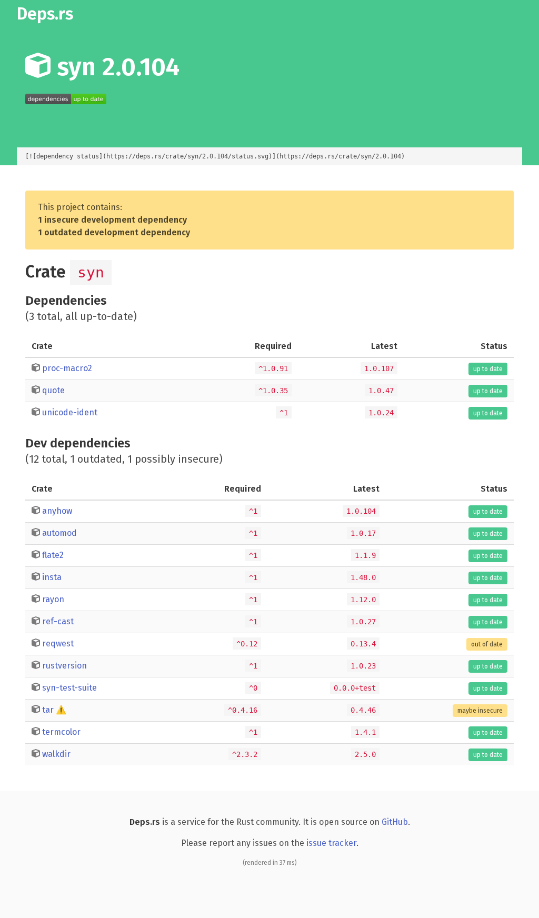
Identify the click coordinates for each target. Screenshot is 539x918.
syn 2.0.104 (115, 67)
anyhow (57, 511)
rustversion (64, 666)
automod (59, 533)
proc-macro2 (67, 368)
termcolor (61, 732)
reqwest (58, 643)
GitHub (395, 822)
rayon (53, 599)
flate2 (53, 555)
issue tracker (331, 843)
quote (53, 390)
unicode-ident (69, 412)
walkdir (56, 754)
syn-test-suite (69, 688)
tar (48, 710)
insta (52, 577)
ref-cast (58, 621)
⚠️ (61, 710)
